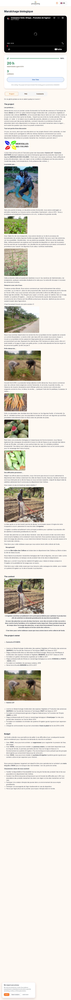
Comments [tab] (40, 94)
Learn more (25, 994)
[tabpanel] (35, 447)
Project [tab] (11, 94)
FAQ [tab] (25, 94)
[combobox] (63, 3)
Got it (6, 994)
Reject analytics (16, 994)
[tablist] (25, 93)
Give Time (35, 79)
